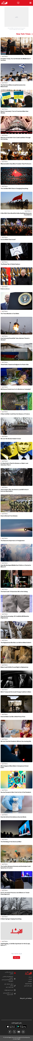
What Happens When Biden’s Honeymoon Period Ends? (14, 767)
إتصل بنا (30, 979)
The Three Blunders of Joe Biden (10, 313)
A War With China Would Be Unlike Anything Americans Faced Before (16, 214)
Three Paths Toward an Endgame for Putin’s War (15, 364)
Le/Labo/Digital (16, 1039)
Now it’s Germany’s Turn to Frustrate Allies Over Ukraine (14, 112)
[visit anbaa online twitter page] (14, 1032)
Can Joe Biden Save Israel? (8, 239)
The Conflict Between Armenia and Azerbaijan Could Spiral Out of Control (16, 867)
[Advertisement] (16, 17)
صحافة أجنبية (5, 56)
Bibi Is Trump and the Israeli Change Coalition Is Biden (16, 692)
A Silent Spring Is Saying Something (11, 919)
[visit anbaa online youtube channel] (19, 1032)
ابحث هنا (16, 957)
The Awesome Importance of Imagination (13, 540)
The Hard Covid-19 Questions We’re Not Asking (14, 591)
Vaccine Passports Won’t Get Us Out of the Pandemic (16, 792)
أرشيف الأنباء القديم (28, 986)
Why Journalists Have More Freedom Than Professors (16, 164)
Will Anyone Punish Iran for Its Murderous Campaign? (16, 389)
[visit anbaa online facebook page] (10, 1032)
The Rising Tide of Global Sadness (10, 264)
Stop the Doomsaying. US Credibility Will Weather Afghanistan (15, 617)
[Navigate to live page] (18, 3)
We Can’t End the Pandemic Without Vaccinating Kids (16, 741)
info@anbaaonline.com (8, 990)
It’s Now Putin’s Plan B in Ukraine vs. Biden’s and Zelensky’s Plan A (14, 464)
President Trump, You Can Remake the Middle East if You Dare (16, 59)
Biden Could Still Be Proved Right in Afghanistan (14, 667)
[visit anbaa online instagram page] (23, 1032)
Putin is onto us (5, 289)
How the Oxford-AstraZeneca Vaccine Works (13, 817)
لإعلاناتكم (30, 981)
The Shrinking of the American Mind (11, 841)
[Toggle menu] (30, 3)
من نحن (30, 977)
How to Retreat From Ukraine (9, 516)
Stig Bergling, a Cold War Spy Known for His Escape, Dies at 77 (15, 944)
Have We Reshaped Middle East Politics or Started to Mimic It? (16, 566)
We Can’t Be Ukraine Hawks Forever (11, 438)
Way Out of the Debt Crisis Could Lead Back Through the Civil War (16, 138)
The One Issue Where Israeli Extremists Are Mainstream (13, 86)
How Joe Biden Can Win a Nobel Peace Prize (13, 716)
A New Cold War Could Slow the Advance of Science (15, 414)
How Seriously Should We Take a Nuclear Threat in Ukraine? (15, 339)
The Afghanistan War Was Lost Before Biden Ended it (16, 642)
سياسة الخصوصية (28, 984)
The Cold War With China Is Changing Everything (14, 188)
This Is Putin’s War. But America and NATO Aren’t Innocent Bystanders (15, 490)
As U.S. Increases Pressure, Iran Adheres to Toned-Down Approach (15, 893)
